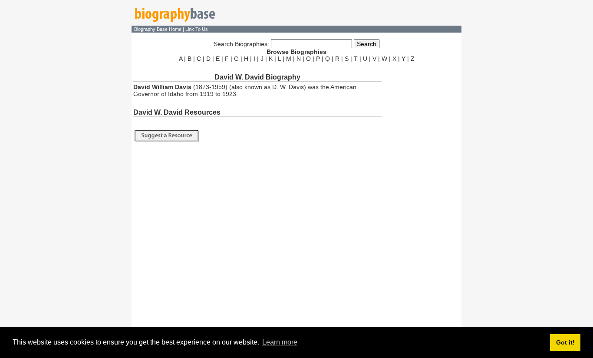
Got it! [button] (565, 342)
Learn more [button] (279, 342)
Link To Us (196, 29)
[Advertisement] (422, 194)
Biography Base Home (158, 29)
